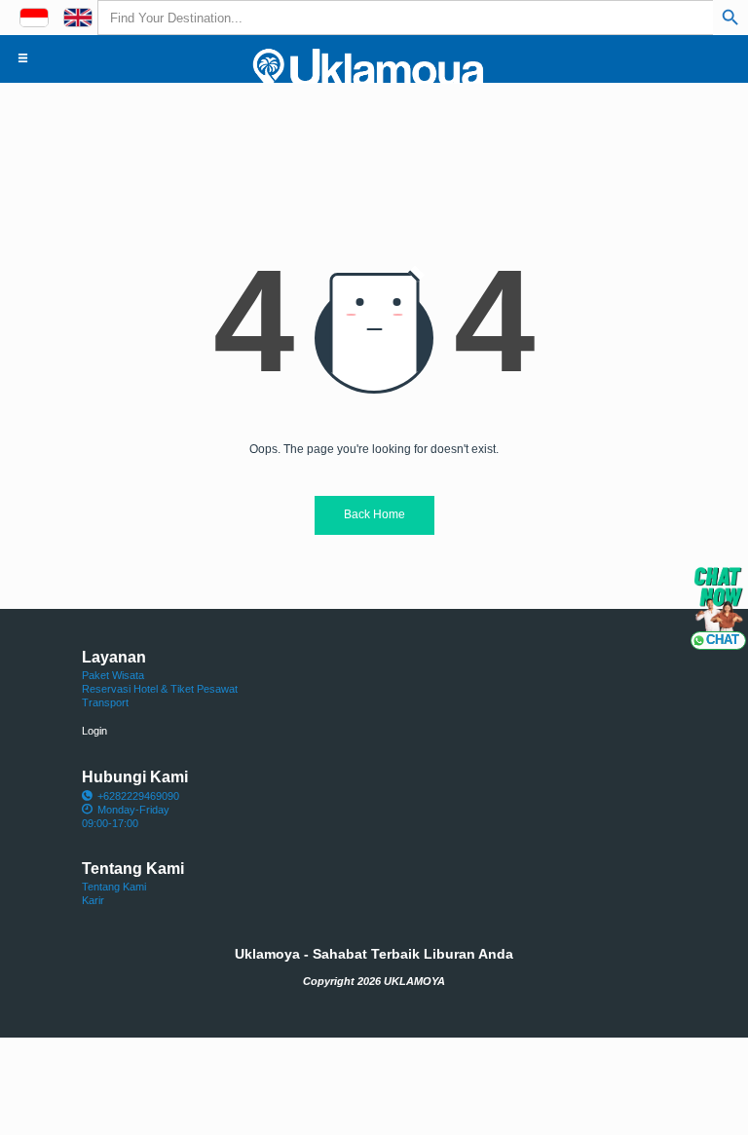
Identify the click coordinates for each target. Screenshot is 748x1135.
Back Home (374, 514)
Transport (105, 702)
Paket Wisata (113, 675)
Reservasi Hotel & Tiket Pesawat (160, 689)
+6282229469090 (138, 796)
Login (94, 731)
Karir (93, 900)
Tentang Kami (114, 886)
